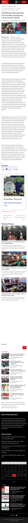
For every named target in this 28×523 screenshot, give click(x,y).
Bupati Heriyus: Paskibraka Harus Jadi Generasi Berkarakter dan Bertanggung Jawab (18, 488)
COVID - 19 (14, 211)
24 (3, 475)
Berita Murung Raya (6, 211)
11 (6, 470)
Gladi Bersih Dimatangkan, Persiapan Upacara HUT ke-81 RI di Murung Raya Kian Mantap (18, 505)
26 (10, 475)
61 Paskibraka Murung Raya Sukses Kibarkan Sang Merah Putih (17, 395)
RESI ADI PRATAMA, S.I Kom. (17, 357)
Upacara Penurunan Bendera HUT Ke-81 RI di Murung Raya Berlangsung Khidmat (18, 386)
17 (3, 473)
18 (6, 473)
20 (14, 473)
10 (3, 470)
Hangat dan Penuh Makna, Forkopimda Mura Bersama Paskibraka (16, 378)
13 (14, 470)
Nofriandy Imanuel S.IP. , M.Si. (16, 372)
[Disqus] (14, 321)
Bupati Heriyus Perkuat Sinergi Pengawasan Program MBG (17, 355)
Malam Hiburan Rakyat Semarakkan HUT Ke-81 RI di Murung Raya (17, 362)
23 (24, 473)
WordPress (16, 520)
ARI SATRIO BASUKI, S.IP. (18, 20)
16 (24, 470)
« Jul (13, 481)
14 (17, 470)
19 (10, 473)
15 (21, 470)
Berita (4, 1)
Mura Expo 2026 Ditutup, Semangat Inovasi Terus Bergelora (18, 370)
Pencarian (4, 344)
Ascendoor (22, 519)
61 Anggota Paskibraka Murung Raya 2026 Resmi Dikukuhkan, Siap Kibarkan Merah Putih (17, 497)
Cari (25, 347)
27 (14, 475)
